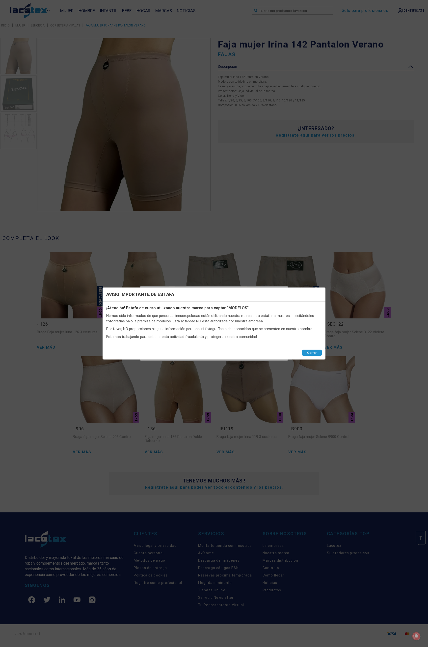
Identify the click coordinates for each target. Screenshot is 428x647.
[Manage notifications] (416, 636)
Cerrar (312, 353)
